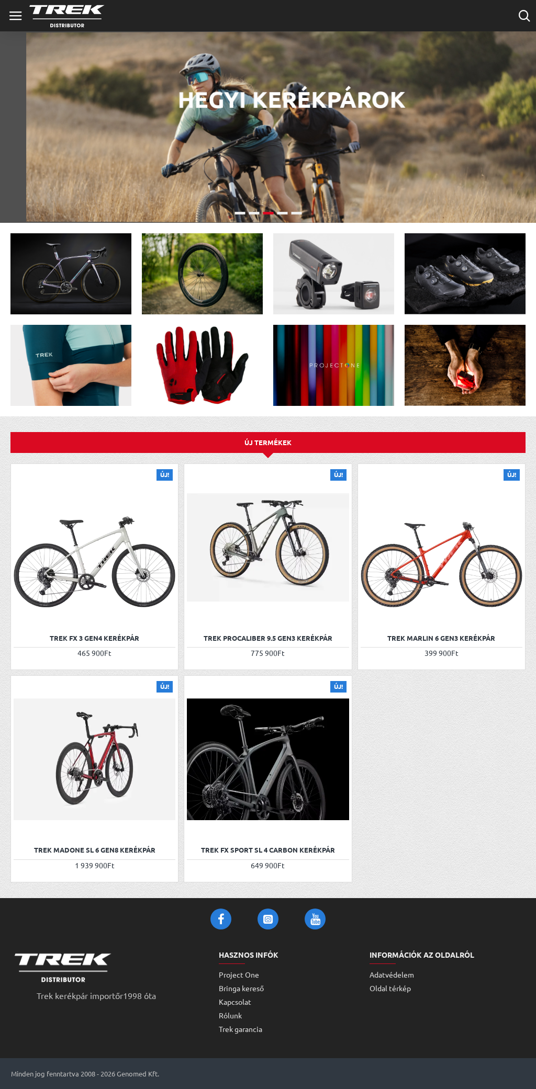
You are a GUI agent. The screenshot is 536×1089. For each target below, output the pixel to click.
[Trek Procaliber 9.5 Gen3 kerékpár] (268, 547)
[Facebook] (220, 919)
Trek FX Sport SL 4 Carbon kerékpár (268, 850)
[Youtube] (315, 919)
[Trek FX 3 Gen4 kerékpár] (94, 547)
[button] (23, 614)
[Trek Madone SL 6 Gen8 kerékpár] (94, 759)
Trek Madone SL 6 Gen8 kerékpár (94, 850)
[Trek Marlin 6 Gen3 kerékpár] (441, 547)
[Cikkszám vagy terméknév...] (524, 15)
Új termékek (268, 442)
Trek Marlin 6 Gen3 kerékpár (441, 638)
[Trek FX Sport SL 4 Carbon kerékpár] (268, 759)
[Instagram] (268, 919)
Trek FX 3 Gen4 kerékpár (94, 638)
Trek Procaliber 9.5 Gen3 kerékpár (268, 638)
